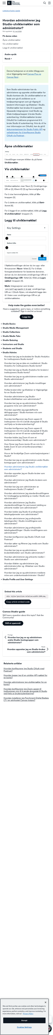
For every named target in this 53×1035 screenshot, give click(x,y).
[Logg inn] (49, 3)
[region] (24, 1017)
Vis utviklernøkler (11, 44)
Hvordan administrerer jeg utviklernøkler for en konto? (25, 683)
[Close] (45, 1002)
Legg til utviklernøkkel (13, 48)
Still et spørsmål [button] (13, 623)
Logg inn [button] (26, 317)
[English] (13, 3)
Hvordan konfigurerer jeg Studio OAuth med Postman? (24, 669)
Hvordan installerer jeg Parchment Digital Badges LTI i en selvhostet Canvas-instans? (26, 699)
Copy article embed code (18, 602)
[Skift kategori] (2, 324)
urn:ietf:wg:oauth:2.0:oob (18, 289)
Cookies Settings (24, 1027)
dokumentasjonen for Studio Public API (24, 129)
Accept (24, 1020)
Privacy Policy (28, 1014)
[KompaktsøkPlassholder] (44, 3)
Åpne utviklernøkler (12, 40)
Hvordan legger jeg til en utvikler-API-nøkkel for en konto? (25, 676)
